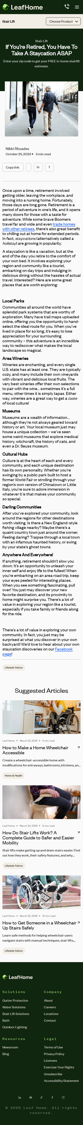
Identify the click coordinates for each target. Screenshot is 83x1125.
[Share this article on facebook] (49, 167)
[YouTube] (31, 1097)
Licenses (50, 1060)
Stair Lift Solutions (15, 1013)
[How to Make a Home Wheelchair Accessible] (41, 717)
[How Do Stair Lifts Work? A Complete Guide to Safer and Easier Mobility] (41, 802)
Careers (50, 1007)
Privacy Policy (54, 1053)
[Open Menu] (77, 7)
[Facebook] (52, 1097)
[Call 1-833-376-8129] (66, 7)
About (48, 1000)
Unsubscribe (53, 1074)
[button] (13, 167)
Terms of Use (53, 1047)
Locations (51, 1013)
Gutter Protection (15, 1000)
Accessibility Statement (61, 1080)
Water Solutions (14, 1007)
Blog (5, 1053)
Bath (5, 1020)
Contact (50, 1020)
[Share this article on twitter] (28, 165)
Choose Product (61, 21)
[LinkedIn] (20, 1097)
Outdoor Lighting (14, 1027)
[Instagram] (63, 1097)
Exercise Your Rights (59, 1067)
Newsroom (10, 1047)
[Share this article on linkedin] (38, 167)
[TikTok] (41, 1097)
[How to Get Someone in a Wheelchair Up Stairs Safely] (41, 892)
